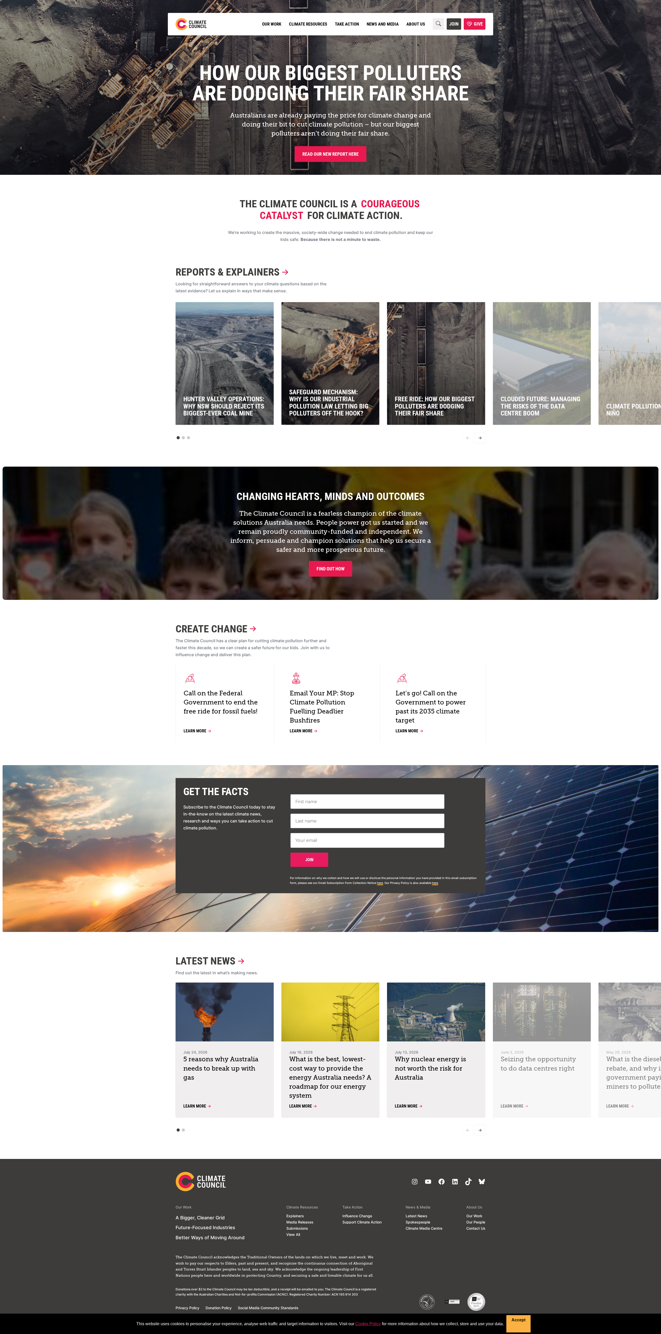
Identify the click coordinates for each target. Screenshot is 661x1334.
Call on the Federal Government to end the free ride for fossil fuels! (221, 702)
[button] (178, 437)
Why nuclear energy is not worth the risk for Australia (430, 1068)
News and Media (383, 24)
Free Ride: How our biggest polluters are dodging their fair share (435, 406)
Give (478, 24)
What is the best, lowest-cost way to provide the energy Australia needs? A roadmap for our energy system (330, 1077)
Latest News (205, 961)
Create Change (211, 629)
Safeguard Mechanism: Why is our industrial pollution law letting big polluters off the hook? (328, 402)
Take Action (347, 24)
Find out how (330, 568)
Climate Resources (308, 24)
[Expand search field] (438, 24)
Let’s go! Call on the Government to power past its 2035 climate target (431, 707)
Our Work (271, 24)
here (380, 883)
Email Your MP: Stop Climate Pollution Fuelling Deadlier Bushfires (322, 707)
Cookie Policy (368, 1324)
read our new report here (330, 154)
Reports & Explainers (228, 272)
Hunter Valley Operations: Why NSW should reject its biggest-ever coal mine (223, 406)
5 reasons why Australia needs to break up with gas (220, 1068)
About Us (415, 24)
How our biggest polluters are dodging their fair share (330, 83)
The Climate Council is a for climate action (330, 210)
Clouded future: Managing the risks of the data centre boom (540, 406)
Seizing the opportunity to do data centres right (538, 1064)
